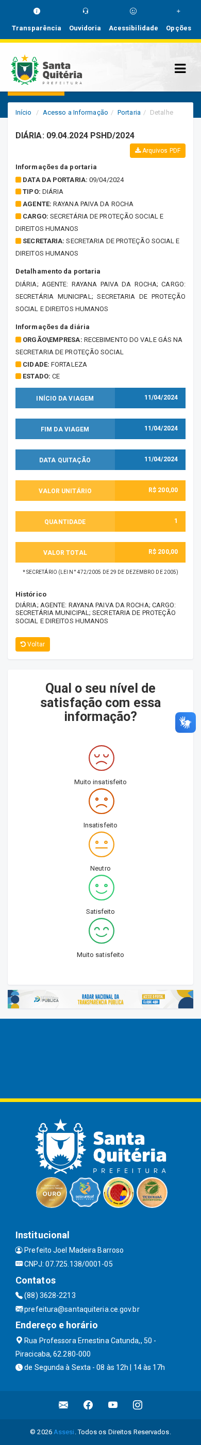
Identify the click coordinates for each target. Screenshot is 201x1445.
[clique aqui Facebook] (88, 1405)
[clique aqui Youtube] (113, 1405)
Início (23, 112)
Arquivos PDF (160, 150)
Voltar (35, 644)
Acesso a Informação (75, 112)
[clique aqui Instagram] (138, 1405)
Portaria (129, 112)
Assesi (64, 1432)
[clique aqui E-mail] (64, 1405)
